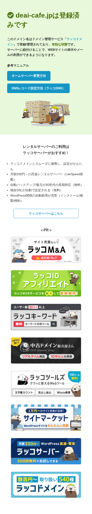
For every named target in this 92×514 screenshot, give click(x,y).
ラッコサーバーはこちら (46, 213)
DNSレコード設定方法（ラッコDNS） (38, 88)
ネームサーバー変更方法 (29, 75)
